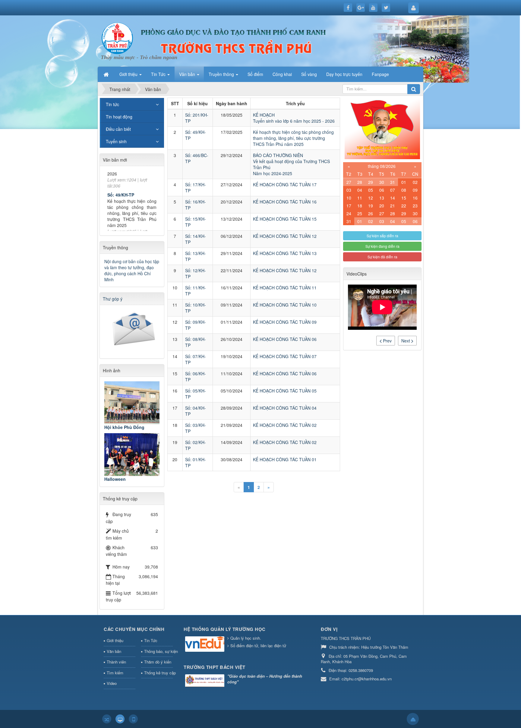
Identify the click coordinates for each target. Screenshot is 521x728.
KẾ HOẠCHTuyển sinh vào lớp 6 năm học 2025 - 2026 (294, 118)
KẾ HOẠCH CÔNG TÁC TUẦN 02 (285, 425)
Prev (387, 341)
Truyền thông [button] (222, 74)
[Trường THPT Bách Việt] (205, 681)
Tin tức (112, 104)
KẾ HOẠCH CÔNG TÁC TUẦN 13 (285, 253)
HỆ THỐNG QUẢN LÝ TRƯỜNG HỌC (225, 629)
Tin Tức (150, 640)
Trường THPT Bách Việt (214, 667)
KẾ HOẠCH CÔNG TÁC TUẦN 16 (285, 202)
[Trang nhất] (107, 74)
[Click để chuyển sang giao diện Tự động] (106, 718)
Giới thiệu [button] (129, 74)
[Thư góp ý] (132, 330)
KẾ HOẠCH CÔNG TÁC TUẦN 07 (285, 356)
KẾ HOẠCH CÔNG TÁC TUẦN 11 (285, 288)
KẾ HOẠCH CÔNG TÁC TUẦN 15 (285, 219)
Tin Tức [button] (159, 74)
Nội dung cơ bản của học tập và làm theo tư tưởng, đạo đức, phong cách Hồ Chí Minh (131, 270)
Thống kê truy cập (158, 673)
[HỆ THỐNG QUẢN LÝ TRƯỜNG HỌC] (205, 645)
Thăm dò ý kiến (157, 662)
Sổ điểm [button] (255, 74)
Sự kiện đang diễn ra (382, 246)
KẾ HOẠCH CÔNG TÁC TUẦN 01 (285, 459)
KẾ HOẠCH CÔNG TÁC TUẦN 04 (285, 408)
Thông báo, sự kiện (158, 651)
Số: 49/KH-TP (120, 184)
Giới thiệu (115, 640)
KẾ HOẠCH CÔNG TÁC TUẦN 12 (285, 236)
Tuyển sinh (116, 141)
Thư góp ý (112, 299)
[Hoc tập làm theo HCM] (382, 128)
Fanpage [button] (380, 74)
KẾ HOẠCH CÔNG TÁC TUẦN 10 (285, 305)
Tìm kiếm (115, 673)
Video (112, 683)
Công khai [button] (282, 74)
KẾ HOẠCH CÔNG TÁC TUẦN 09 (285, 322)
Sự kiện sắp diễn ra (382, 235)
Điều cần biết (118, 129)
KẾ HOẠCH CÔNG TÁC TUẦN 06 (285, 339)
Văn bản (114, 651)
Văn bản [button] (187, 74)
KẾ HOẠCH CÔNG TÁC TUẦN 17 (285, 184)
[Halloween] (131, 454)
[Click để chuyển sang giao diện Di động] (133, 718)
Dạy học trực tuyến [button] (344, 74)
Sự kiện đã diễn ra (382, 256)
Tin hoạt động (119, 117)
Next (406, 341)
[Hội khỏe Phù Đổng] (131, 402)
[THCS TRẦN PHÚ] (117, 37)
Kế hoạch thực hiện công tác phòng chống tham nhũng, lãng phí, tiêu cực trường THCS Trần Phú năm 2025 (293, 138)
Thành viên (116, 662)
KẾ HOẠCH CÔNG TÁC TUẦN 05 (285, 391)
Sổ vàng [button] (309, 74)
